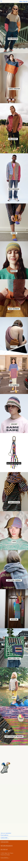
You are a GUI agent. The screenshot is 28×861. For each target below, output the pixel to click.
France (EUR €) (4, 857)
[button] (25, 1)
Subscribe (4, 837)
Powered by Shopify (5, 854)
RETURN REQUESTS (6, 845)
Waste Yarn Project (9, 853)
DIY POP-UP (4, 849)
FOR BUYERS (4, 842)
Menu (20, 1)
